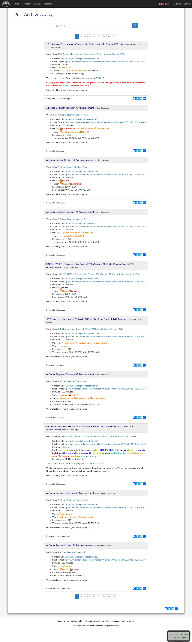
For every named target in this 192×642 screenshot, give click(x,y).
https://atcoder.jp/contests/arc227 (82, 171)
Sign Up (177, 3)
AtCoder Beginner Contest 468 (73, 500)
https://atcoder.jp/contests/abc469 (82, 385)
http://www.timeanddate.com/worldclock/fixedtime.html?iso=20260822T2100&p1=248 (104, 122)
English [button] (165, 3)
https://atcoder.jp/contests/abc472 (82, 119)
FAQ (123, 621)
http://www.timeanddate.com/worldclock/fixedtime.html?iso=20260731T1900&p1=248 (104, 444)
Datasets (48, 3)
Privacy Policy (76, 621)
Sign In (187, 3)
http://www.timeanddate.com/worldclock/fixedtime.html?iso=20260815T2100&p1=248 (104, 226)
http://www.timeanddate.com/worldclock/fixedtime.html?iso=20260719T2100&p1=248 (104, 559)
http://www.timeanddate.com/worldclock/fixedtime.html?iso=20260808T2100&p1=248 (104, 336)
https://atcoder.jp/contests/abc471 (82, 223)
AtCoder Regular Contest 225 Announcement (69, 545)
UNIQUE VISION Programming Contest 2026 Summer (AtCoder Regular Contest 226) (98, 274)
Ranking (36, 3)
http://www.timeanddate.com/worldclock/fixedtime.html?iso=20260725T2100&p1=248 (104, 507)
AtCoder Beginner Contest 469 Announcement (70, 374)
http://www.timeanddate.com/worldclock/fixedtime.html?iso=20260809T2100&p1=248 (104, 281)
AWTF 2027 (98, 78)
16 (99, 36)
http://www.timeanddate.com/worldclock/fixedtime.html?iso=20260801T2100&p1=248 (104, 388)
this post (66, 85)
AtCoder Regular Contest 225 (72, 552)
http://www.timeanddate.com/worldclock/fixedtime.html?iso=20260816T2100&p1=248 (104, 174)
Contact (130, 621)
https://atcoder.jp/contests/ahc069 (82, 441)
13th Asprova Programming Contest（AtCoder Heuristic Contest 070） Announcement (91, 44)
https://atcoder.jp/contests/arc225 (82, 556)
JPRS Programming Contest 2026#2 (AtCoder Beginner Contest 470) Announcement (89, 318)
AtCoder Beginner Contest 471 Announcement (70, 211)
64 (109, 36)
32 (104, 36)
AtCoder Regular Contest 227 (72, 167)
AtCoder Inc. (98, 625)
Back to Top (45, 15)
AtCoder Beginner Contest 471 (73, 219)
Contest (26, 3)
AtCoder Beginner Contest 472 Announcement (70, 107)
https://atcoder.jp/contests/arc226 (82, 278)
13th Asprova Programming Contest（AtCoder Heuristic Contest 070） (92, 54)
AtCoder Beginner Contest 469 (73, 381)
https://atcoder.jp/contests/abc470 (82, 333)
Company (116, 621)
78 (114, 36)
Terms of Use (63, 621)
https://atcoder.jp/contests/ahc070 (82, 58)
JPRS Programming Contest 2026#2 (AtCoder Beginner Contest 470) (90, 329)
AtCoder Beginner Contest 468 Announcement (70, 493)
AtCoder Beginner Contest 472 (73, 114)
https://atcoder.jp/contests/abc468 (82, 504)
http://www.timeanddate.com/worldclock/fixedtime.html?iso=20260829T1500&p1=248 (104, 61)
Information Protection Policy (97, 621)
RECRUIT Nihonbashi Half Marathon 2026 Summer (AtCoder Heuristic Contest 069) (97, 436)
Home (16, 3)
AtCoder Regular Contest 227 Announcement (69, 159)
